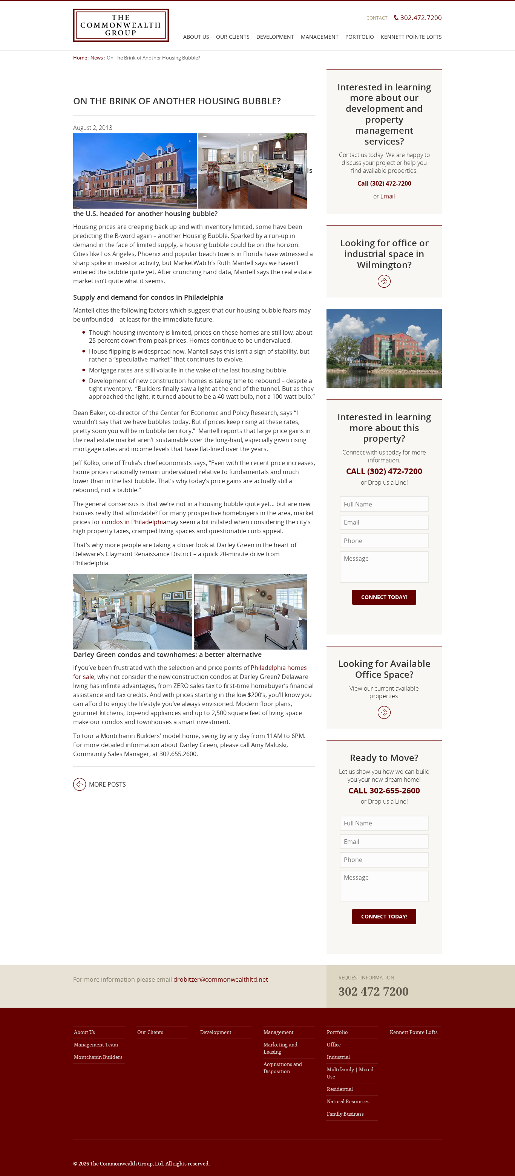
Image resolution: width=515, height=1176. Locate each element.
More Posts (99, 784)
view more (384, 712)
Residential (340, 1089)
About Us (196, 36)
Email (387, 196)
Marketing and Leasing (280, 1048)
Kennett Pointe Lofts (411, 36)
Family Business (345, 1114)
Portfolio (359, 36)
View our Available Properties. (384, 281)
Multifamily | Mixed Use (350, 1073)
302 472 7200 (374, 991)
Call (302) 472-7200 (384, 183)
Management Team (96, 1045)
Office (334, 1045)
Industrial (338, 1057)
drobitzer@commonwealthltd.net (220, 979)
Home (80, 57)
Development (275, 36)
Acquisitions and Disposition (283, 1068)
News (96, 57)
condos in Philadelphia (134, 522)
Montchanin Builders (98, 1057)
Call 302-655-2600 (384, 791)
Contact (377, 18)
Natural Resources (348, 1101)
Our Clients (233, 36)
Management (320, 36)
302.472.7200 (421, 17)
